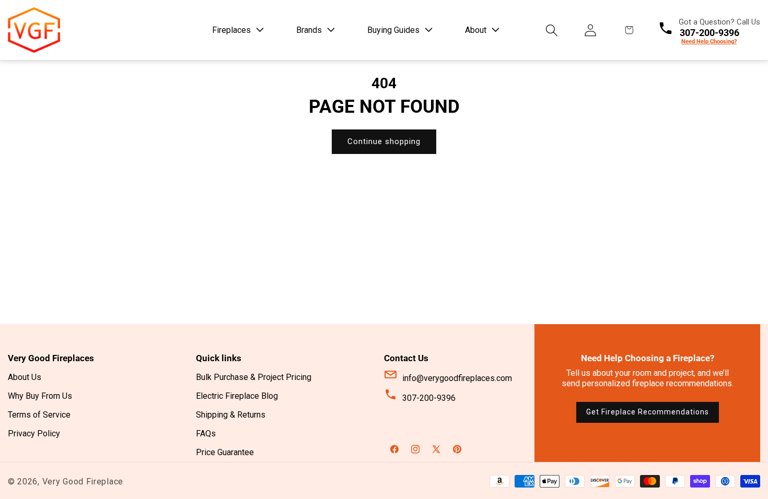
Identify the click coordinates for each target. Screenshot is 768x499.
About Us (24, 377)
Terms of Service (39, 415)
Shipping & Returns (230, 415)
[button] (236, 30)
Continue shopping (384, 141)
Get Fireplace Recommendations (647, 412)
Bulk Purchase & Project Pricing (253, 377)
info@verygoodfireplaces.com (457, 378)
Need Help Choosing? (709, 41)
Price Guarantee (225, 452)
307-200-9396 (429, 398)
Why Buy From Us (40, 396)
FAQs (206, 433)
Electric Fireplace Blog (237, 396)
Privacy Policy (34, 433)
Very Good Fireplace (82, 481)
